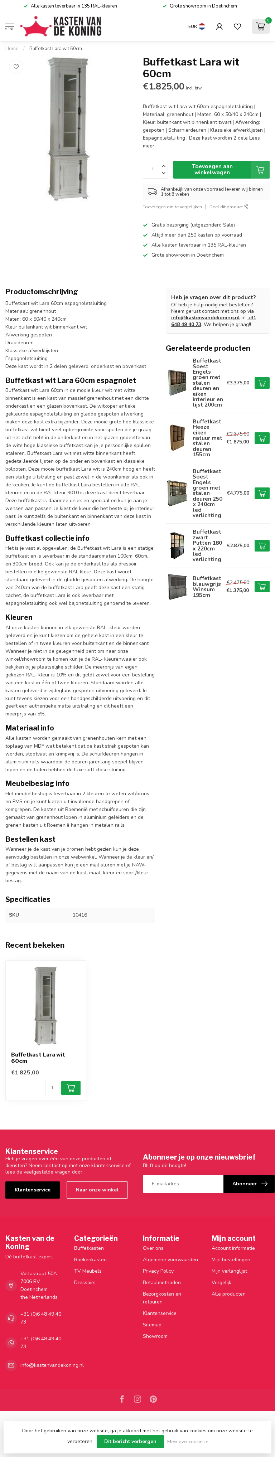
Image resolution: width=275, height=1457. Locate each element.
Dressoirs (85, 1282)
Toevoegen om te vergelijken (172, 207)
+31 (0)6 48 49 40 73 (40, 1318)
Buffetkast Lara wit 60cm (55, 48)
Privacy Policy (158, 1271)
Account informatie (233, 1248)
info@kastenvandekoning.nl (205, 317)
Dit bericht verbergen (130, 1441)
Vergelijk (221, 1282)
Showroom (155, 1336)
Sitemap (152, 1324)
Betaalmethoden (162, 1282)
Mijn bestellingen (231, 1259)
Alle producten (229, 1294)
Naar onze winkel (97, 1189)
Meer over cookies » (187, 1441)
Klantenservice (32, 1189)
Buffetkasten (89, 1248)
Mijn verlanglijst (229, 1271)
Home (12, 48)
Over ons (153, 1248)
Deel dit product (226, 207)
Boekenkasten (90, 1259)
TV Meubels (88, 1271)
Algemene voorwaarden (170, 1259)
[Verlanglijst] (237, 26)
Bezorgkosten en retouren (162, 1298)
